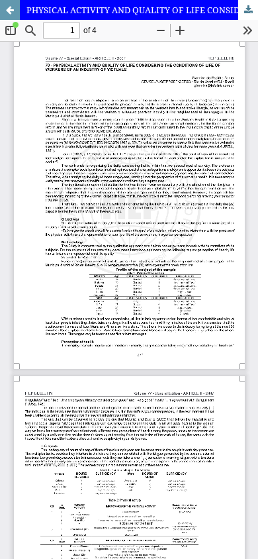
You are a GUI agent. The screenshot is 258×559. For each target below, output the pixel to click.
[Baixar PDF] (248, 10)
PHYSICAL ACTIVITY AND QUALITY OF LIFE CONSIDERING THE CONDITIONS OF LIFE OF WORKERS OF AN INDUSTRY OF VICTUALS (142, 10)
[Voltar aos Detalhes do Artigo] (10, 10)
